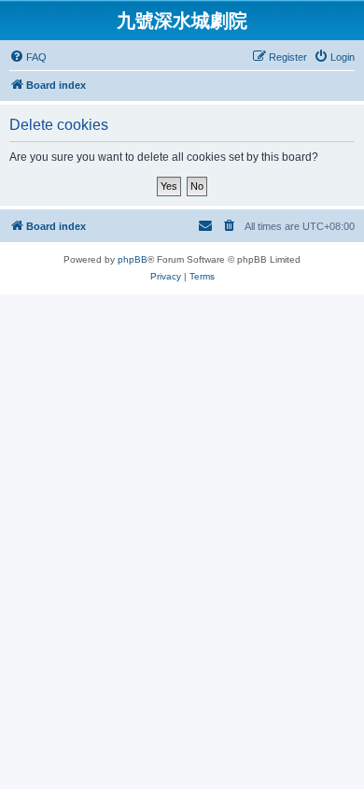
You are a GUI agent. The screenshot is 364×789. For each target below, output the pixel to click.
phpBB (132, 259)
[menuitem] (28, 57)
